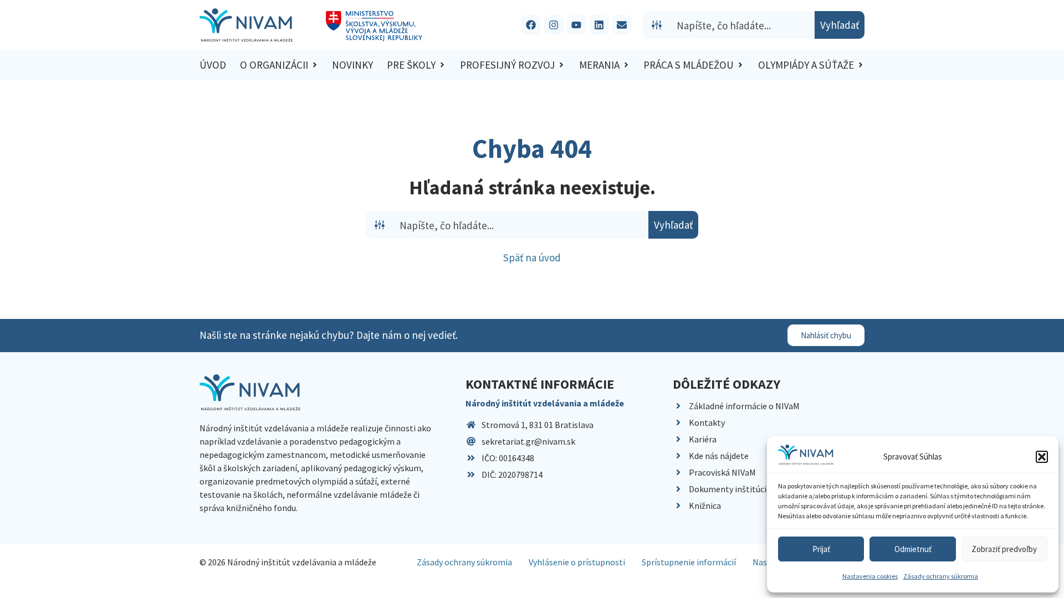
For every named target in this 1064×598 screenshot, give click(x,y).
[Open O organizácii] (315, 65)
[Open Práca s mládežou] (740, 65)
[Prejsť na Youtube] (576, 25)
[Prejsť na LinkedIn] (599, 25)
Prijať (821, 549)
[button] (1041, 456)
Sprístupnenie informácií (689, 562)
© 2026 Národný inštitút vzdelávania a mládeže (288, 562)
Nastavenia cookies (870, 576)
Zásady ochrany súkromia (940, 576)
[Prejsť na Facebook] (531, 25)
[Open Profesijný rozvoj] (561, 65)
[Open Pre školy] (442, 65)
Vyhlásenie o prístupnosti (577, 562)
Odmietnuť (913, 549)
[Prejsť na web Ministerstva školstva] (374, 26)
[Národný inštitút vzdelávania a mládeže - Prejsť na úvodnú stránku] (246, 25)
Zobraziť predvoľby (1004, 549)
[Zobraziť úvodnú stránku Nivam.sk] (250, 392)
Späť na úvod (532, 257)
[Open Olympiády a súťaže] (860, 65)
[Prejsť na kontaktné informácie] (622, 25)
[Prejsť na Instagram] (554, 25)
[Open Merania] (626, 65)
